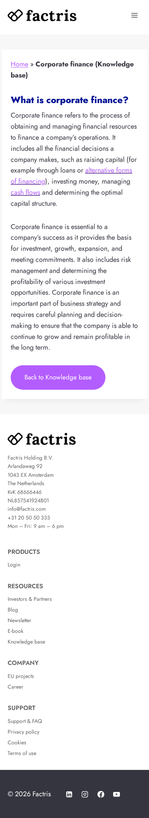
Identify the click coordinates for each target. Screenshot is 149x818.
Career (15, 687)
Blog (13, 609)
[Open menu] (134, 15)
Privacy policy (23, 732)
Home (19, 64)
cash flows (25, 192)
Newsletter (19, 620)
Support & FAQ (25, 721)
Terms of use (22, 753)
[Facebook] (101, 794)
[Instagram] (85, 794)
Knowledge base (26, 641)
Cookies (17, 742)
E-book (15, 631)
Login (14, 564)
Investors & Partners (30, 599)
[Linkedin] (69, 794)
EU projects (21, 676)
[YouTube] (116, 794)
